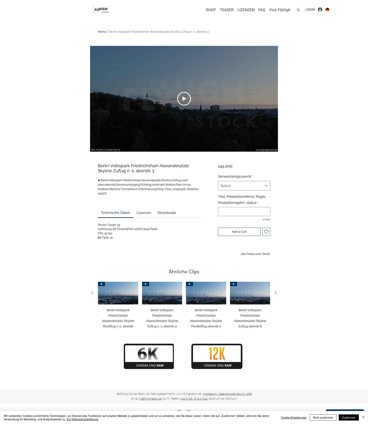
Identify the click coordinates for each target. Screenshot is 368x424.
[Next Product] (275, 293)
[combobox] (244, 186)
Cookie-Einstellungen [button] (294, 417)
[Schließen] (363, 417)
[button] (298, 9)
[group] (184, 305)
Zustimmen (349, 417)
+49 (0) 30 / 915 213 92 (194, 398)
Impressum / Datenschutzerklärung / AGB (227, 393)
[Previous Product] (92, 293)
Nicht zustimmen (323, 417)
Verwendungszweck (235, 176)
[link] (115, 213)
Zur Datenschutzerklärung (82, 419)
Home (102, 31)
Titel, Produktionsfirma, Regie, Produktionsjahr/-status (242, 199)
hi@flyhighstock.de (150, 398)
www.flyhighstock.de (189, 393)
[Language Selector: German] (330, 10)
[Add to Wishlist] (266, 232)
